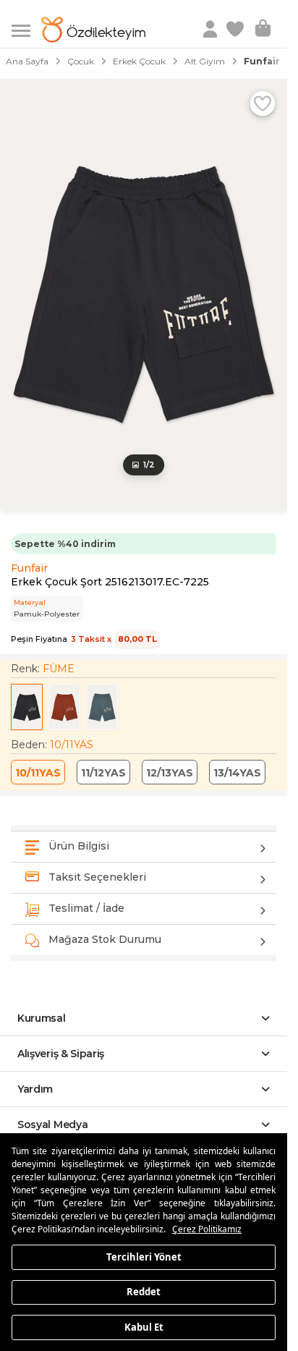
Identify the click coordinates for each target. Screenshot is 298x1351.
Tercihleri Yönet (144, 1256)
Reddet (144, 1291)
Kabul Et (143, 1326)
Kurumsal (41, 1018)
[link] (236, 29)
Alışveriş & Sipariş (60, 1053)
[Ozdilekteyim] (93, 29)
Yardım (35, 1089)
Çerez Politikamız (207, 1229)
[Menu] (26, 29)
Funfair (29, 568)
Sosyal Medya (52, 1124)
